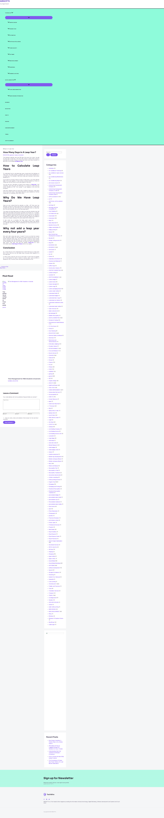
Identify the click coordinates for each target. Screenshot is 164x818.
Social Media (52, 561)
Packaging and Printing (54, 486)
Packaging (51, 484)
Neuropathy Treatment (54, 472)
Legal (50, 419)
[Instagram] (44, 799)
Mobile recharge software (55, 459)
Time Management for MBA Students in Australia (24, 379)
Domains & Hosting (14, 73)
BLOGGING (51, 245)
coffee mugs (52, 265)
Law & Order (52, 415)
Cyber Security (13, 47)
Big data (51, 238)
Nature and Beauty (53, 465)
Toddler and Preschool (54, 586)
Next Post (3, 268)
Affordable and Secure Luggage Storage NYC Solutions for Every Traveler (56, 747)
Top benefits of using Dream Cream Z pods (4, 298)
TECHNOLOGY (8, 12)
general (12, 155)
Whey (50, 613)
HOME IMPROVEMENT (9, 127)
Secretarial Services (54, 544)
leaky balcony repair (54, 417)
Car (50, 254)
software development (54, 567)
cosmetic (51, 275)
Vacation (51, 600)
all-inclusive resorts (53, 183)
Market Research (53, 445)
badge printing (52, 229)
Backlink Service (53, 225)
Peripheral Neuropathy (54, 488)
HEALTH (7, 115)
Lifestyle (51, 426)
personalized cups (53, 499)
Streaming (51, 574)
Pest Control (52, 506)
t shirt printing (52, 581)
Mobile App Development (55, 456)
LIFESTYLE (51, 424)
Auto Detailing (52, 211)
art (49, 199)
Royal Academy (52, 531)
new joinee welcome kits (55, 475)
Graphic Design (13, 22)
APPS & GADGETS (53, 196)
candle (50, 252)
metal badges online (53, 449)
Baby (50, 220)
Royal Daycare (52, 534)
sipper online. (52, 558)
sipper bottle (52, 556)
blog (50, 242)
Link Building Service (54, 431)
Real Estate (51, 529)
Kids (50, 408)
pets (50, 508)
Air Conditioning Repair (54, 180)
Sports (50, 570)
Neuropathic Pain (53, 468)
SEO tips (51, 549)
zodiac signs (52, 624)
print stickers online (53, 520)
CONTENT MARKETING (55, 270)
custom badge (52, 279)
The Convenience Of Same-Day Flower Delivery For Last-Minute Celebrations (56, 762)
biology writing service (54, 240)
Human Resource (53, 399)
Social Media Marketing (15, 89)
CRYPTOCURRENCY (9, 140)
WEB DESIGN (52, 609)
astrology (51, 205)
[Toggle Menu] (29, 17)
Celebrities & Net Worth (54, 258)
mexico (50, 452)
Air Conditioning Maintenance (56, 176)
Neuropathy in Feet (53, 470)
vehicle (50, 604)
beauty (50, 232)
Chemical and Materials (54, 261)
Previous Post (4, 266)
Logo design (52, 438)
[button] (12, 13)
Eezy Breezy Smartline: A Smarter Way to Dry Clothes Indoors (56, 742)
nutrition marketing (53, 477)
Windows (51, 616)
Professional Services (54, 524)
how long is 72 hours (17, 243)
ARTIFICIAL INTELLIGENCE (15, 41)
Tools (50, 588)
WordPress (12, 67)
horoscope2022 (53, 394)
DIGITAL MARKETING (9, 79)
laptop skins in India (54, 410)
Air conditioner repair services (56, 173)
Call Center (51, 249)
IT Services (51, 406)
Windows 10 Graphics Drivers (56, 618)
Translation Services (54, 590)
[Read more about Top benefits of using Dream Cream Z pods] (4, 289)
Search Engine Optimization (16, 95)
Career (50, 256)
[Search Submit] (48, 154)
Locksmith (51, 436)
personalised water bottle (55, 497)
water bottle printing (54, 607)
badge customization (54, 227)
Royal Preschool (53, 538)
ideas (50, 401)
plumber (51, 515)
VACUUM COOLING (54, 602)
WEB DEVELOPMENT (13, 60)
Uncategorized (52, 597)
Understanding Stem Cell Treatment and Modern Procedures (55, 753)
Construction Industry (54, 268)
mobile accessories (53, 454)
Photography (52, 513)
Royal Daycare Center (54, 536)
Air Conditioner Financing (55, 170)
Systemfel (51, 579)
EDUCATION (7, 108)
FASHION (7, 121)
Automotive (51, 218)
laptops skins (52, 413)
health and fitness (53, 385)
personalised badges (54, 495)
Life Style (51, 422)
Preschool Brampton (54, 518)
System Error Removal (54, 577)
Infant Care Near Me (54, 403)
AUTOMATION (12, 35)
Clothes (50, 263)
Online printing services (54, 479)
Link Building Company (54, 429)
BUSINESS (7, 102)
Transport (51, 593)
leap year (34, 184)
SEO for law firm (53, 547)
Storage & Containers (54, 572)
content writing (52, 272)
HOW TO (51, 396)
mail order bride (53, 442)
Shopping (51, 554)
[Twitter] (49, 799)
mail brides (51, 440)
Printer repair (52, 522)
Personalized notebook (54, 501)
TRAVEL (7, 134)
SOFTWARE (11, 54)
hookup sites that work (54, 392)
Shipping (51, 551)
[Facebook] (46, 799)
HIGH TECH (52, 387)
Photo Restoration (53, 511)
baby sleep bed (52, 222)
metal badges (52, 447)
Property (51, 527)
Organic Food (12, 28)
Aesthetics (51, 168)
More (50, 463)
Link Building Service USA (55, 433)
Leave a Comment (19, 155)
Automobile (51, 215)
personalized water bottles (55, 504)
